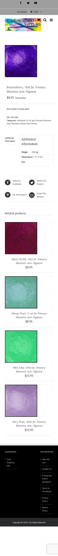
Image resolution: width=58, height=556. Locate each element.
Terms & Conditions (46, 490)
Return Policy (45, 509)
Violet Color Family (28, 123)
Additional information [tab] (10, 140)
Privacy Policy (45, 499)
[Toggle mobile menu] (51, 20)
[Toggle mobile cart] (38, 20)
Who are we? (45, 461)
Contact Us (46, 469)
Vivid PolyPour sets (11, 462)
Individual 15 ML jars (26, 120)
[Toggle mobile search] (45, 20)
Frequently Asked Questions (47, 478)
